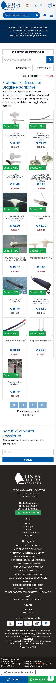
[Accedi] (35, 5)
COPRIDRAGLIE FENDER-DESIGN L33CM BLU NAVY (41, 301)
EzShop (38, 661)
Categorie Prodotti (28, 52)
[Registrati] (40, 5)
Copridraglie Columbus (15, 300)
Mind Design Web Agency (38, 664)
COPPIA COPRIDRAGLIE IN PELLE (15, 177)
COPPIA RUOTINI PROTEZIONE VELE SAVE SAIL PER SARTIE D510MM (41, 178)
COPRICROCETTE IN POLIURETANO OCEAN (15, 259)
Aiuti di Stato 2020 (28, 647)
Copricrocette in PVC (41, 258)
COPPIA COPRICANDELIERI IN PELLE (15, 135)
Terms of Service (33, 643)
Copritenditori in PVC (41, 341)
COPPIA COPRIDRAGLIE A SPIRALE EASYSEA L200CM (41, 136)
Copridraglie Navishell (15, 341)
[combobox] (19, 15)
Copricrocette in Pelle (41, 217)
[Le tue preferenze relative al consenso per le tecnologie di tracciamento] (51, 678)
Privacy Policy (15, 643)
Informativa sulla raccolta (18, 672)
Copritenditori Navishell (15, 383)
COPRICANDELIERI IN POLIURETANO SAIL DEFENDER (15, 218)
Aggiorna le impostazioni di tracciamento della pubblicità (28, 637)
